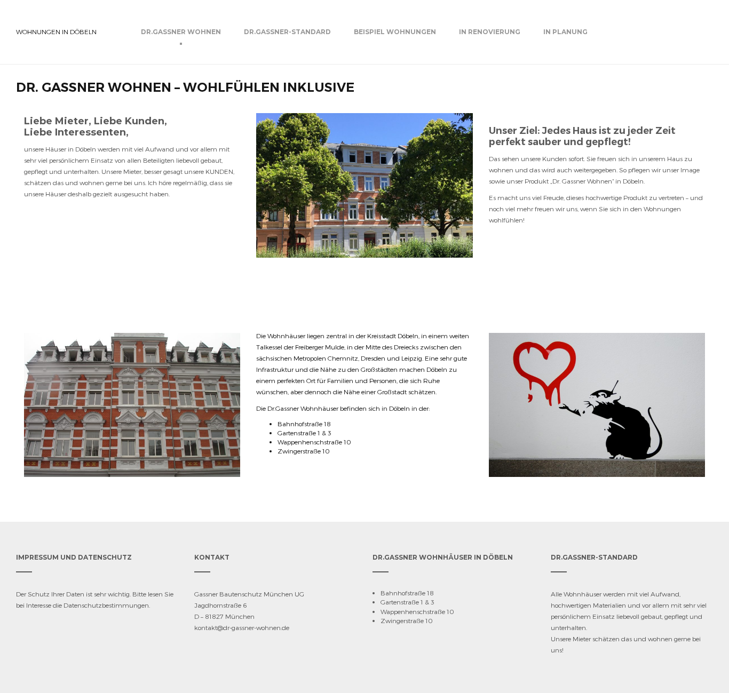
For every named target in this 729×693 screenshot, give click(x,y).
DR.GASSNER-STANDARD (287, 32)
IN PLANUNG (565, 32)
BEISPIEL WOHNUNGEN (395, 32)
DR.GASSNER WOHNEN (181, 32)
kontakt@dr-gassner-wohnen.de (241, 627)
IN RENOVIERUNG (489, 32)
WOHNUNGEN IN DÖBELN (56, 31)
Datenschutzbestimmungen (106, 605)
